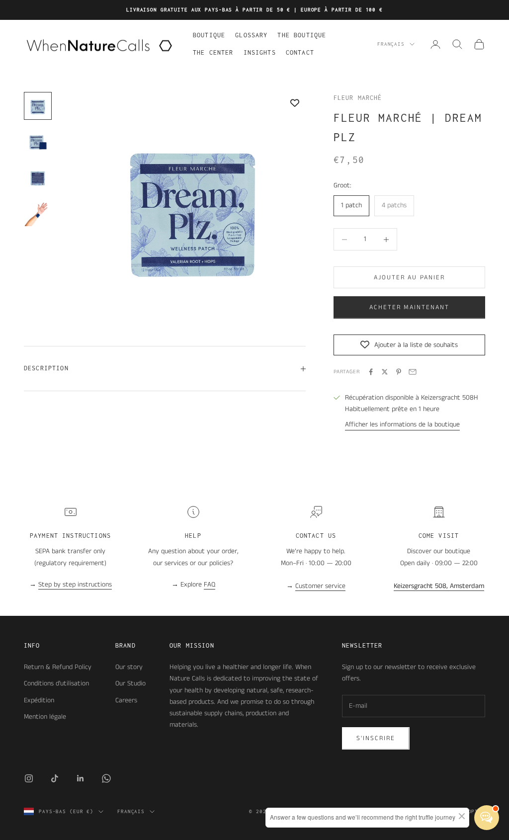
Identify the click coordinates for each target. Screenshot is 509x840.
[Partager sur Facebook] (371, 372)
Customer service (320, 586)
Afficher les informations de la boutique (402, 424)
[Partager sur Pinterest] (399, 372)
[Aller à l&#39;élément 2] (38, 142)
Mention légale (45, 717)
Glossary (251, 35)
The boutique (301, 35)
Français (391, 44)
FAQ (209, 584)
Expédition (39, 700)
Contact (300, 52)
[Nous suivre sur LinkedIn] (80, 778)
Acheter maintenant (409, 307)
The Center (213, 52)
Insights (260, 52)
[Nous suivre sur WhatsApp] (106, 778)
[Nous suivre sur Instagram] (29, 778)
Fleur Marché (358, 97)
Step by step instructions (75, 584)
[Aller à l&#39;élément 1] (38, 106)
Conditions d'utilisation (56, 683)
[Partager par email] (413, 372)
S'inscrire (375, 738)
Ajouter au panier (409, 277)
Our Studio (130, 683)
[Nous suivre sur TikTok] (55, 778)
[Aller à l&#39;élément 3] (38, 177)
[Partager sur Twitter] (385, 372)
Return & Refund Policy (57, 667)
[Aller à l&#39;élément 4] (38, 213)
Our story (129, 667)
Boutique (209, 35)
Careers (126, 700)
